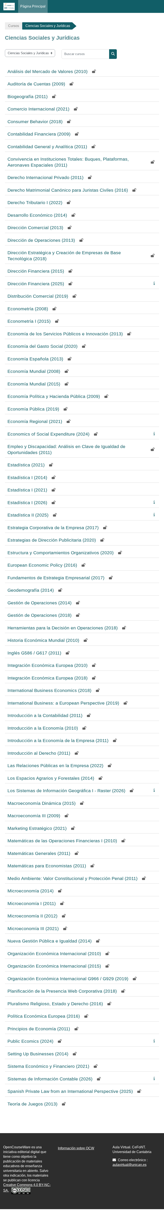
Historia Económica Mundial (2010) (43, 640)
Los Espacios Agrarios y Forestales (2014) (50, 778)
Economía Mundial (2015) (33, 383)
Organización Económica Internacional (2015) (54, 966)
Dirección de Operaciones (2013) (41, 240)
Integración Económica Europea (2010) (47, 665)
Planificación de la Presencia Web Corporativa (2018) (62, 991)
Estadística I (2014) (27, 477)
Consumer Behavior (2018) (35, 121)
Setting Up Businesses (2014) (37, 1053)
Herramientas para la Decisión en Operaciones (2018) (62, 627)
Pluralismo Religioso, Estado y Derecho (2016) (55, 1003)
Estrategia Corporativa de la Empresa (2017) (53, 527)
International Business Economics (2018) (49, 690)
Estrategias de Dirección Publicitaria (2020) (51, 540)
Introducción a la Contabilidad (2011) (44, 715)
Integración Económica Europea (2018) (47, 677)
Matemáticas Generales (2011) (38, 853)
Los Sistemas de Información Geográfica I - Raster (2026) (66, 790)
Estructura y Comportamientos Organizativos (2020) (60, 552)
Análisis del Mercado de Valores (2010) (47, 71)
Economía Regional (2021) (34, 421)
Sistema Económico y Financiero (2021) (48, 1066)
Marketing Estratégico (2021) (37, 828)
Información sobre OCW (76, 1148)
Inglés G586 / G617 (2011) (34, 652)
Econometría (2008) (27, 308)
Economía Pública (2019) (33, 408)
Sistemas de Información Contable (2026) (49, 1078)
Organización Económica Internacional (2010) (54, 953)
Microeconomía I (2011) (31, 903)
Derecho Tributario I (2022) (34, 202)
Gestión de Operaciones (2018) (39, 615)
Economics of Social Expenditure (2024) (48, 434)
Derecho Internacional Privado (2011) (45, 177)
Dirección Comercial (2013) (35, 227)
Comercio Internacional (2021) (38, 108)
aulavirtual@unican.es (129, 1165)
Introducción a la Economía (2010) (42, 728)
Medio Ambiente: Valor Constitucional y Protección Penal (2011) (72, 878)
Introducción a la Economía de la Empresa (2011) (57, 740)
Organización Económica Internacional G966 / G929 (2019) (67, 978)
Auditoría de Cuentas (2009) (36, 83)
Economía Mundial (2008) (33, 371)
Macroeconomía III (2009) (33, 815)
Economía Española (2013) (35, 358)
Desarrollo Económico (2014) (37, 215)
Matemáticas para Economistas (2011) (46, 865)
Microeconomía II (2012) (32, 915)
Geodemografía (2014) (30, 590)
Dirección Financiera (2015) (35, 271)
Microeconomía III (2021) (33, 928)
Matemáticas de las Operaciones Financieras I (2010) (62, 840)
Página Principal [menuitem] (32, 6)
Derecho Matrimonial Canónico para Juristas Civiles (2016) (67, 190)
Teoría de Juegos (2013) (32, 1103)
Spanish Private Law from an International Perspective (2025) (70, 1091)
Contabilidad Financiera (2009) (38, 133)
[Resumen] (155, 283)
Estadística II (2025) (27, 514)
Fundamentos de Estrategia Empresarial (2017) (55, 577)
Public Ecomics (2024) (30, 1041)
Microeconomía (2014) (30, 890)
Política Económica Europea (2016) (43, 1016)
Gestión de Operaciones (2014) (39, 602)
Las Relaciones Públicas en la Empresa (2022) (55, 765)
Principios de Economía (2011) (38, 1028)
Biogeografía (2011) (27, 96)
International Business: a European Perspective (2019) (63, 703)
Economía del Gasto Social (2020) (42, 346)
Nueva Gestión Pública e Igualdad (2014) (49, 940)
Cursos (13, 26)
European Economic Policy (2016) (42, 565)
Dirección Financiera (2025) (35, 283)
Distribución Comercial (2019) (37, 296)
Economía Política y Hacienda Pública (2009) (53, 396)
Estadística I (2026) (27, 502)
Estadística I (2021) (27, 489)
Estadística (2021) (26, 464)
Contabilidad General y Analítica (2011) (47, 146)
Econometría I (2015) (29, 321)
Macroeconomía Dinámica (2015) (41, 803)
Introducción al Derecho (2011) (38, 753)
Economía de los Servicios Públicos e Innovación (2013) (65, 333)
